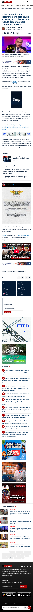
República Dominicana (6, 553)
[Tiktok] (9, 293)
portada (27, 555)
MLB (23, 557)
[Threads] (24, 293)
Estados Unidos (21, 555)
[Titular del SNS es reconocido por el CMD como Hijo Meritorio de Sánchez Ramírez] (4, 520)
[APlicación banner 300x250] (14, 493)
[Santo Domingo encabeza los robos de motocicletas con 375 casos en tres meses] (4, 512)
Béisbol (11, 557)
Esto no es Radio (11, 271)
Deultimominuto (27, 551)
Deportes (4, 555)
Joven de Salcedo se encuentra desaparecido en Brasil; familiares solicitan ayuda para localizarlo (15, 388)
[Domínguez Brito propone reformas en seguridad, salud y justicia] (7, 159)
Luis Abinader (5, 557)
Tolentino (14, 82)
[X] (24, 283)
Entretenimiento (16, 553)
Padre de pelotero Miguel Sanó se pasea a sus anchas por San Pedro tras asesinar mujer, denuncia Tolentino (16, 127)
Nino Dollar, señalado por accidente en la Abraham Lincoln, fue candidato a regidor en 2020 (16, 410)
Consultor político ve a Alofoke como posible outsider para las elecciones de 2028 (20, 530)
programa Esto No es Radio (22, 235)
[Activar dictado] (25, 607)
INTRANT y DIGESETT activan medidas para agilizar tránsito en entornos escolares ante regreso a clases (16, 171)
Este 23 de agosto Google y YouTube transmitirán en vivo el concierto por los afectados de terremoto (15, 434)
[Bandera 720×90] (16, 61)
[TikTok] (27, 566)
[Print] (13, 33)
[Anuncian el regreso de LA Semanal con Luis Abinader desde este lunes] (4, 537)
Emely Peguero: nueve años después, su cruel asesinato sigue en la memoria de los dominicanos (16, 381)
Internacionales (19, 551)
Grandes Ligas (17, 557)
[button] (21, 1)
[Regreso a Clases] (14, 450)
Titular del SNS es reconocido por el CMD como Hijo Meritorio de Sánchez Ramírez (20, 521)
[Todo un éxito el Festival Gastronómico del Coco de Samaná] (4, 545)
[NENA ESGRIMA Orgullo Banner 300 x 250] (14, 472)
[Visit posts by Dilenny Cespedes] (3, 28)
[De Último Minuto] (7, 2)
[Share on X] (5, 33)
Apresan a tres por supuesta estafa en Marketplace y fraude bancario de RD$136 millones (15, 373)
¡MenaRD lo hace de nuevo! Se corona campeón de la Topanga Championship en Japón (15, 402)
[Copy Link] (11, 33)
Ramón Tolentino (21, 271)
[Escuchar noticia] (17, 33)
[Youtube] (24, 288)
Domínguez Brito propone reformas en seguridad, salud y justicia (20, 158)
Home (3, 8)
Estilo (9, 555)
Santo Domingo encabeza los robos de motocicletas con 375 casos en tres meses (20, 513)
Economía (14, 555)
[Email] (8, 33)
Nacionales (4, 11)
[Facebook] (9, 283)
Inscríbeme (7, 312)
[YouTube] (22, 566)
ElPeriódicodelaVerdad (25, 553)
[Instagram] (9, 288)
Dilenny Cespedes (11, 27)
